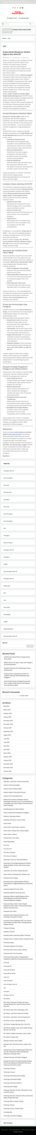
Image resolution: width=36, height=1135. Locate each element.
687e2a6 (6, 57)
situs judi (6, 962)
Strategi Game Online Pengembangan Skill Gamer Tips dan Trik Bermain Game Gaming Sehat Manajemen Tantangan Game (18, 1052)
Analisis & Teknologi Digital (12, 785)
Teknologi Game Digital (10, 1086)
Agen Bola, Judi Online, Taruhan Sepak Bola (16, 781)
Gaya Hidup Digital (9, 841)
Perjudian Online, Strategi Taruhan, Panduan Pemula (18, 939)
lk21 (5, 593)
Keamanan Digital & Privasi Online (13, 889)
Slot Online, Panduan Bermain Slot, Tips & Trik (17, 1024)
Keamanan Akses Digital (11, 878)
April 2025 (6, 749)
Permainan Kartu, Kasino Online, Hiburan (15, 950)
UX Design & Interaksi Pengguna (13, 1116)
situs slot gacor (8, 478)
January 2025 (7, 760)
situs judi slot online (9, 973)
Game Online (7, 823)
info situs (6, 845)
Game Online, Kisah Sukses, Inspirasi (14, 827)
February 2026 (8, 713)
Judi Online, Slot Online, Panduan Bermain (16, 871)
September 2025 (8, 731)
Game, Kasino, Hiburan (10, 834)
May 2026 (6, 706)
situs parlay (7, 614)
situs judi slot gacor (9, 970)
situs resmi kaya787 (14, 434)
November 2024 (8, 767)
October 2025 (7, 728)
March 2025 (7, 753)
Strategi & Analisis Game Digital (13, 1041)
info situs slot (8, 849)
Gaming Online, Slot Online (11, 838)
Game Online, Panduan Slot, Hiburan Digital (16, 831)
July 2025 (6, 739)
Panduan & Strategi (9, 928)
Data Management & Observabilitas (14, 809)
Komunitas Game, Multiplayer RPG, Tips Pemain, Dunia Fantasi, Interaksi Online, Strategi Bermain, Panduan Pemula (18, 922)
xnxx (5, 600)
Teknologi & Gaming (9, 1068)
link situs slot (8, 492)
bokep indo (7, 586)
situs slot (6, 485)
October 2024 (7, 771)
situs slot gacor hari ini (10, 571)
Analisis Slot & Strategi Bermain (13, 796)
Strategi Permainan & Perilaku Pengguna (15, 1057)
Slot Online (7, 998)
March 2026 (7, 710)
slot (5, 528)
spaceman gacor (8, 629)
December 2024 (8, 764)
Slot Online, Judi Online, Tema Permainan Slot (17, 1017)
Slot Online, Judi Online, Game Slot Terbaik (16, 1013)
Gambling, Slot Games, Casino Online (14, 820)
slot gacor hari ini (9, 471)
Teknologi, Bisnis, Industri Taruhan (14, 1101)
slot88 (5, 564)
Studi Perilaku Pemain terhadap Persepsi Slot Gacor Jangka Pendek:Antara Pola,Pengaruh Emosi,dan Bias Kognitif (17, 683)
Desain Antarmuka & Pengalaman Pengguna (16, 812)
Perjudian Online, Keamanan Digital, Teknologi (17, 935)
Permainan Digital (9, 942)
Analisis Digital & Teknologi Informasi (15, 792)
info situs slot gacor (9, 852)
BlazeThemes (19, 1131)
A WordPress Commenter (11, 695)
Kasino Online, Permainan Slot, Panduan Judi (17, 874)
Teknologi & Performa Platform (13, 1083)
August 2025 (7, 735)
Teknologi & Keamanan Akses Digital (14, 1076)
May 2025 (6, 746)
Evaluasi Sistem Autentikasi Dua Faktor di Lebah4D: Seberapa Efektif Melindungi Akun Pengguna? (16, 2)
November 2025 (8, 724)
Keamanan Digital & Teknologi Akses (14, 893)
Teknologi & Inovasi (9, 1072)
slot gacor (7, 499)
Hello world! (24, 695)
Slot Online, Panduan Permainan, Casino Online (17, 1033)
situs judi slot (8, 966)
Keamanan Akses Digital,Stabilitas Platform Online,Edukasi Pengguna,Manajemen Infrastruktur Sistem (18, 883)
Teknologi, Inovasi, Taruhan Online (13, 1108)
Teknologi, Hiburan (9, 1105)
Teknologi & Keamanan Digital (12, 1079)
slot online (7, 607)
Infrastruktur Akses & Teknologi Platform (15, 859)
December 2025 (8, 720)
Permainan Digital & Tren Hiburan (13, 946)
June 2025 (7, 742)
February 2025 (8, 757)
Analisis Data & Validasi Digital (13, 789)
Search (4, 643)
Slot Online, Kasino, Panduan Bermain (14, 1020)
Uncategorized (8, 1112)
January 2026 (7, 717)
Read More (6, 456)
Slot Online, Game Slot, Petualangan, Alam (16, 1010)
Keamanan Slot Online (10, 911)
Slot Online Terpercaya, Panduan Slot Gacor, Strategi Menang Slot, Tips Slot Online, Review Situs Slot (17, 1004)
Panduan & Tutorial (9, 932)
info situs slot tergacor (10, 856)
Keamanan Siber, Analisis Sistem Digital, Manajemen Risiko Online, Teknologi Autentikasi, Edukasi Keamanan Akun (18, 906)
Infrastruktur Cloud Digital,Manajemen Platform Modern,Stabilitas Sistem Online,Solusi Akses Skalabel (17, 865)
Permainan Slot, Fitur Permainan (13, 953)
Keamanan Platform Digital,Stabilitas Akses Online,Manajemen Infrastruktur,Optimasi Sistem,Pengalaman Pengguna (16, 898)
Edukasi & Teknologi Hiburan (12, 816)
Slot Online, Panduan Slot (11, 1037)
